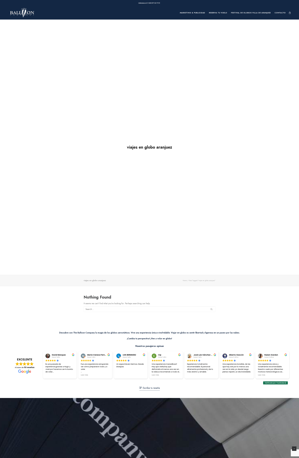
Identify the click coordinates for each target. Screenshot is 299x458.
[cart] (290, 13)
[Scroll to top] (294, 448)
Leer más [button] (84, 375)
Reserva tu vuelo (218, 12)
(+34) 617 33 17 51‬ (154, 3)
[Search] (149, 309)
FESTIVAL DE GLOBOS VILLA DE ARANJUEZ (251, 12)
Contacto (280, 12)
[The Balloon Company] (22, 12)
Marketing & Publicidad (192, 12)
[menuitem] (192, 13)
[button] (211, 309)
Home (185, 280)
